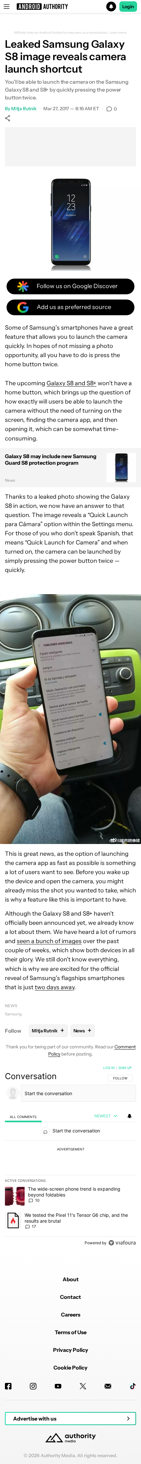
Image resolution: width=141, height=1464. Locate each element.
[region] (70, 1156)
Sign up (124, 1068)
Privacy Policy (70, 1350)
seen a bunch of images (49, 941)
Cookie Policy (70, 1367)
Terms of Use (71, 1332)
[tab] (23, 1116)
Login (128, 6)
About (71, 1279)
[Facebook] (8, 1386)
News (11, 1005)
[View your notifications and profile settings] (129, 1116)
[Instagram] (33, 1386)
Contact (70, 1297)
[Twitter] (83, 1386)
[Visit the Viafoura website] (122, 1243)
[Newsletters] (108, 1386)
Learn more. (118, 33)
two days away (54, 987)
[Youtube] (58, 1386)
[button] (70, 6)
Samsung (13, 1013)
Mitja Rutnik (24, 109)
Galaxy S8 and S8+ (71, 383)
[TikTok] (133, 1386)
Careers (70, 1314)
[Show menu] (6, 6)
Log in (109, 1068)
